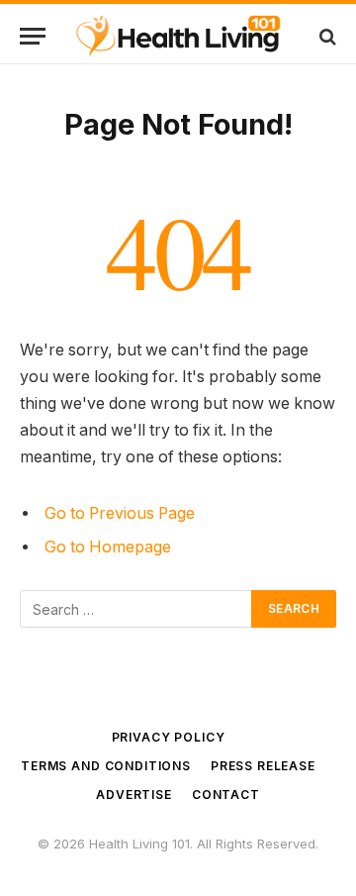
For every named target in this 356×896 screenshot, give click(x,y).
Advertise (134, 794)
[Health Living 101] (177, 36)
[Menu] (32, 36)
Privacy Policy (168, 737)
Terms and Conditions (106, 765)
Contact (226, 794)
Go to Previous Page (119, 513)
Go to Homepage (107, 547)
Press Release (263, 765)
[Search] (325, 36)
